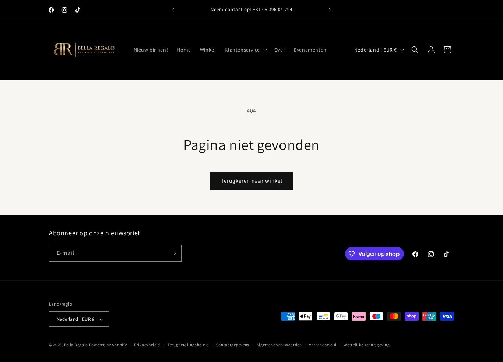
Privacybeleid (147, 344)
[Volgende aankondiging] (330, 10)
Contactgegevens (233, 344)
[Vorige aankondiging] (173, 10)
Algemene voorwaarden (279, 344)
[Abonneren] (173, 253)
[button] (245, 49)
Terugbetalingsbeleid (188, 344)
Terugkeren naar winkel (251, 180)
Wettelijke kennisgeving (367, 344)
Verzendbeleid (322, 344)
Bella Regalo (76, 345)
